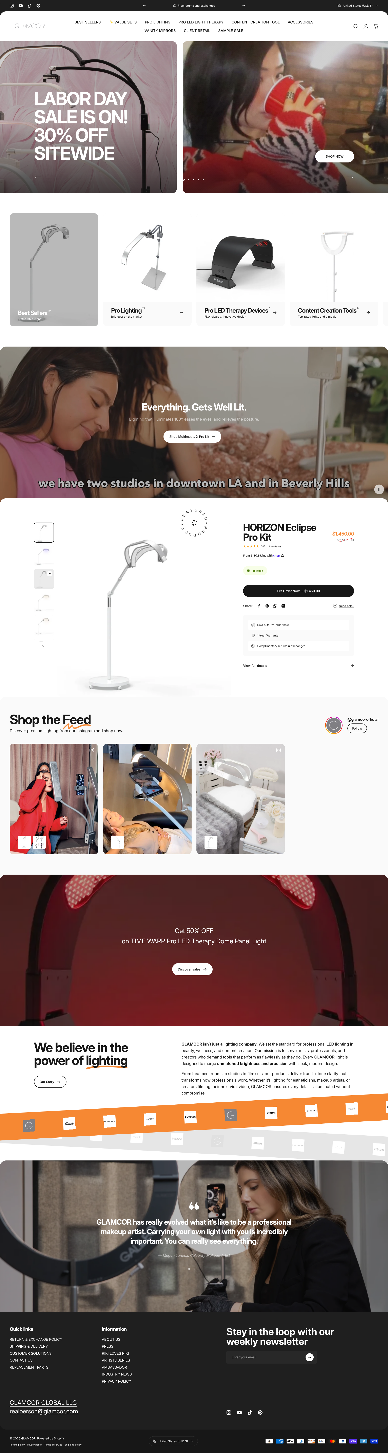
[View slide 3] (198, 1268)
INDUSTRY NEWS (117, 1374)
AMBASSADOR (114, 1367)
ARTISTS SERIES (116, 1360)
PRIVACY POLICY (116, 1381)
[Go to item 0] (44, 533)
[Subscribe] (310, 1357)
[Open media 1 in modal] (144, 610)
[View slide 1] (189, 1268)
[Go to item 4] (44, 602)
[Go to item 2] (44, 556)
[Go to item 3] (44, 579)
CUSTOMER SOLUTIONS (31, 1353)
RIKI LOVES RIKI (115, 1353)
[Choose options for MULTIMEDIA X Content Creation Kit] (39, 842)
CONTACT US (21, 1360)
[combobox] (358, 5)
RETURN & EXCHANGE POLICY (36, 1339)
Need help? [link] (346, 606)
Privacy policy (34, 1444)
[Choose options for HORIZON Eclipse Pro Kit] (211, 842)
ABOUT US (111, 1339)
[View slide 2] (194, 1268)
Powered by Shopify (50, 1438)
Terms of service (53, 1444)
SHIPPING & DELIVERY (29, 1346)
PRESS (107, 1346)
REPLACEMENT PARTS (29, 1367)
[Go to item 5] (44, 625)
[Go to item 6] (44, 649)
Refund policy (17, 1444)
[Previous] (144, 5)
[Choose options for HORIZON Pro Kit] (117, 842)
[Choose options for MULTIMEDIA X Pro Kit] (24, 842)
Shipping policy (73, 1444)
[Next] (243, 5)
